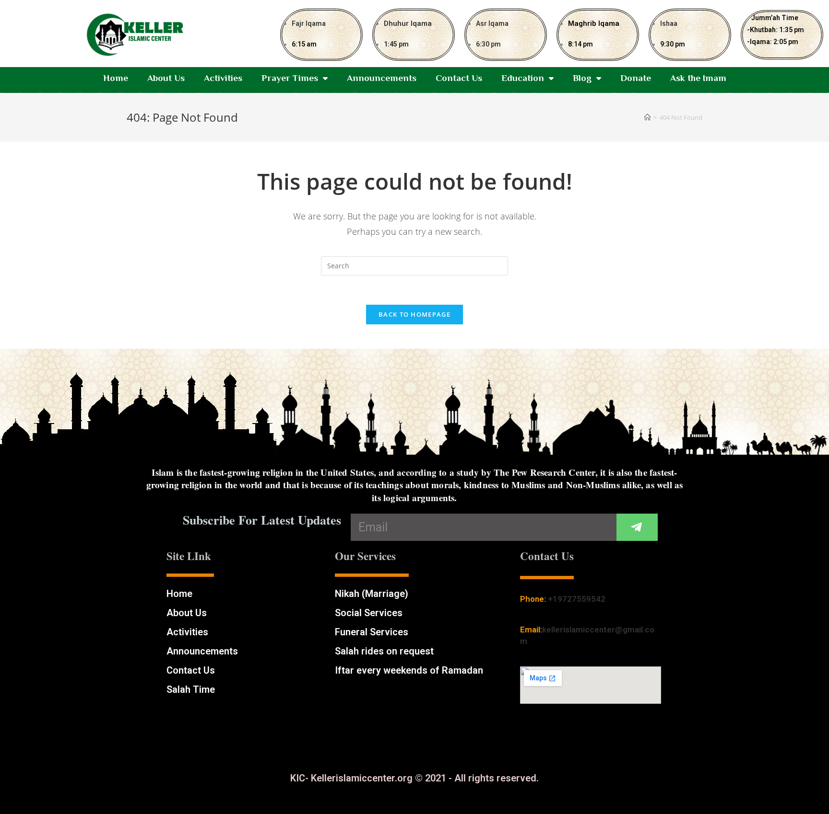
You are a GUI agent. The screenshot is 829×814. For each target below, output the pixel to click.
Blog (582, 78)
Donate (635, 78)
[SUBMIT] (637, 527)
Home (115, 78)
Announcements (381, 78)
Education (522, 78)
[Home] (647, 117)
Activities (223, 78)
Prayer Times (289, 78)
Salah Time (190, 689)
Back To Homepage (414, 314)
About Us (166, 78)
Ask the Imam (698, 78)
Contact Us (459, 78)
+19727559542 (576, 599)
